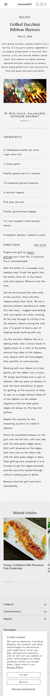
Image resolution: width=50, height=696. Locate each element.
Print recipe (40, 245)
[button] (37, 4)
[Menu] (7, 4)
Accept (24, 675)
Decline (23, 682)
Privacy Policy (15, 667)
